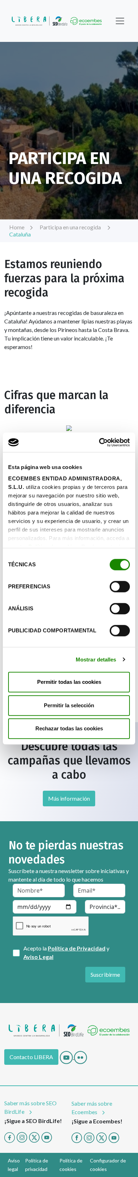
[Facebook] (9, 1136)
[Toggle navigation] (120, 21)
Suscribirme (105, 974)
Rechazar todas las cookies (69, 728)
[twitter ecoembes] (101, 1136)
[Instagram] (22, 1136)
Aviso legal (14, 1164)
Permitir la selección (69, 705)
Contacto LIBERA (31, 1056)
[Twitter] (34, 1136)
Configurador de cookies (108, 1164)
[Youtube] (67, 1056)
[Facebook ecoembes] (76, 1136)
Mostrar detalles (96, 659)
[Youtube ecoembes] (114, 1136)
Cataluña (20, 234)
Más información (69, 798)
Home (16, 227)
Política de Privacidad (76, 948)
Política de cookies (70, 1164)
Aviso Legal (38, 956)
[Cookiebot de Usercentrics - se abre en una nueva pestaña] (99, 442)
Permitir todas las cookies (69, 682)
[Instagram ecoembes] (89, 1136)
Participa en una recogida (71, 227)
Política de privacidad (36, 1164)
